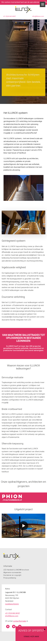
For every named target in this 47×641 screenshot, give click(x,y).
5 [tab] (25, 228)
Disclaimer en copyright (12, 575)
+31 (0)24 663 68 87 (9, 16)
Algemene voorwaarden (12, 572)
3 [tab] (21, 228)
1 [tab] (18, 228)
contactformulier (19, 621)
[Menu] (42, 4)
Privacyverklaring (9, 578)
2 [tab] (20, 228)
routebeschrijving (12, 604)
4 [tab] (23, 228)
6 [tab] (26, 228)
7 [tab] (28, 228)
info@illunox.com (38, 16)
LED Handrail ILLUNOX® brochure (16, 570)
